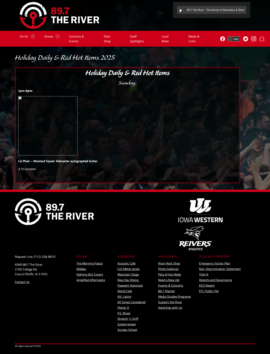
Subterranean (126, 324)
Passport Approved (130, 285)
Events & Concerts (170, 285)
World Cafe (124, 291)
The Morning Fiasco (89, 263)
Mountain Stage (128, 274)
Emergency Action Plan (214, 263)
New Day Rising (128, 280)
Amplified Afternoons (90, 280)
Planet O (123, 307)
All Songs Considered (131, 302)
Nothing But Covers (89, 274)
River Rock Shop (169, 263)
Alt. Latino (124, 296)
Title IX (203, 274)
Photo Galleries (168, 269)
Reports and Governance (215, 280)
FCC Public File (209, 291)
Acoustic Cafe (126, 263)
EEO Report (207, 285)
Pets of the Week (169, 274)
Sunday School (127, 330)
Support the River (170, 302)
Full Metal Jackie (128, 269)
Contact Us (22, 282)
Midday (81, 269)
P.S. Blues (123, 313)
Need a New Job (168, 280)
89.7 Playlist (166, 291)
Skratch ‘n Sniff (127, 318)
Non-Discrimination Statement (220, 269)
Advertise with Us (170, 307)
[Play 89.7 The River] (181, 10)
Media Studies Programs (174, 296)
